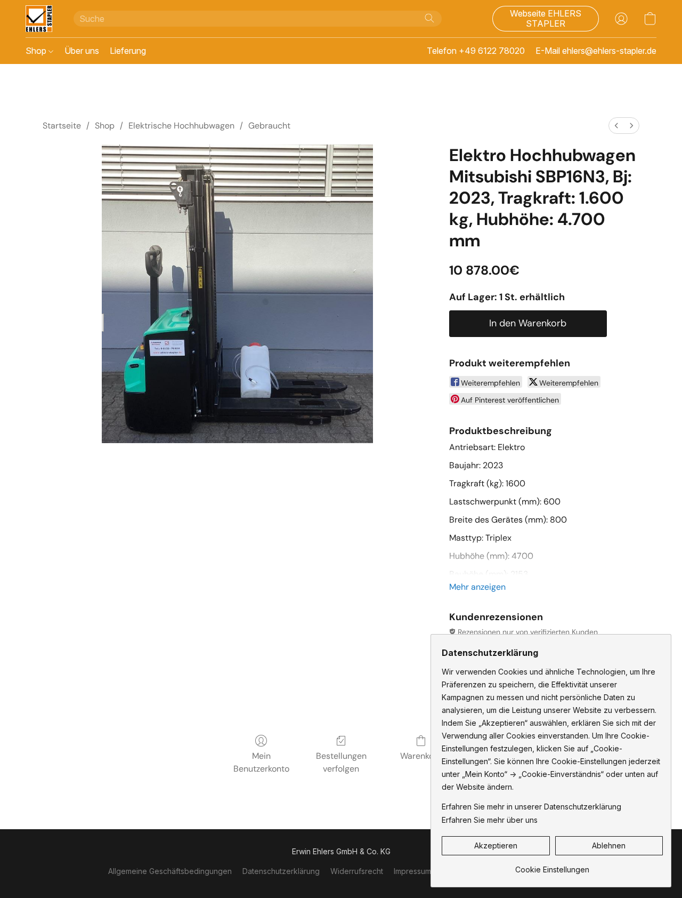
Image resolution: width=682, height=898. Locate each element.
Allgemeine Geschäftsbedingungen (170, 871)
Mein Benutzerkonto (261, 762)
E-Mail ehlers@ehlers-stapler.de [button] (595, 50)
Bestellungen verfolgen (341, 762)
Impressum (412, 871)
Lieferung (128, 50)
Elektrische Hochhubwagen (181, 125)
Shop (37, 50)
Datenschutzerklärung (281, 871)
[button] (39, 18)
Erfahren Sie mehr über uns (490, 819)
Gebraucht (269, 125)
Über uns (81, 50)
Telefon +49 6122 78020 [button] (476, 50)
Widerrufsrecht (356, 871)
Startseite (62, 125)
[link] (552, 865)
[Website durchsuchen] (429, 18)
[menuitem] (616, 125)
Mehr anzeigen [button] (477, 586)
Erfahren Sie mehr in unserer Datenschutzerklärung (531, 806)
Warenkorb (421, 755)
